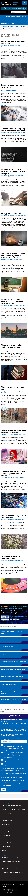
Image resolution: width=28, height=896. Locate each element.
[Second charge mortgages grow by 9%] (14, 113)
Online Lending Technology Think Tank (11, 868)
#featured (3, 46)
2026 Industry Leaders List (8, 892)
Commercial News (6, 839)
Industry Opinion (6, 846)
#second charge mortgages (10, 90)
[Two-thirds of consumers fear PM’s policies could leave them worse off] (14, 330)
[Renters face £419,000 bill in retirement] (14, 70)
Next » (22, 599)
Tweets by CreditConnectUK (7, 796)
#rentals (7, 46)
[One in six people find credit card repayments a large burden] (14, 500)
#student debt (22, 348)
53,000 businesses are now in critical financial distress (14, 661)
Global (13, 23)
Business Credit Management (9, 828)
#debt (8, 478)
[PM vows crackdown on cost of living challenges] (14, 456)
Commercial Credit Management (8, 19)
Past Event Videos (16, 890)
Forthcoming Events (7, 890)
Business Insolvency (5, 23)
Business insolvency (6, 831)
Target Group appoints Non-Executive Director (12, 676)
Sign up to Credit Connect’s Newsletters (11, 805)
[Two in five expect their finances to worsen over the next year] (14, 198)
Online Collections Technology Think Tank (12, 865)
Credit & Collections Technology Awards (11, 857)
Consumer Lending (20, 16)
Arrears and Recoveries (14, 45)
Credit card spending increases (8, 684)
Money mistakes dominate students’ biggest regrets (12, 346)
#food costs (22, 132)
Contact (23, 890)
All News (4, 850)
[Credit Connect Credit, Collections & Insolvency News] (10, 1)
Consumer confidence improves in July (10, 557)
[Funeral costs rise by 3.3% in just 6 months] (14, 541)
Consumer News (6, 835)
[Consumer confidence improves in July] (14, 585)
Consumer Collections (10, 16)
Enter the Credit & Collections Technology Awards (13, 809)
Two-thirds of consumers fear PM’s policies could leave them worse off (13, 301)
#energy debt (23, 215)
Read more (3, 61)
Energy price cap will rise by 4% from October (12, 654)
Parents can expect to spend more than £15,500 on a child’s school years (13, 256)
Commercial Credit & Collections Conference (12, 872)
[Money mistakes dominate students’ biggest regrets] (14, 372)
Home (2, 26)
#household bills (7, 176)
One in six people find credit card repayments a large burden (13, 473)
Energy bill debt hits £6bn (12, 213)
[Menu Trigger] (24, 3)
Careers (15, 889)
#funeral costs (21, 519)
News (2, 16)
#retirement (12, 46)
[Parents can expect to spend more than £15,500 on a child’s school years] (14, 284)
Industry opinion (9, 889)
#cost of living (22, 305)
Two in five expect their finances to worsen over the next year (13, 171)
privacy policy (22, 773)
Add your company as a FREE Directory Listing (13, 813)
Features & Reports (6, 842)
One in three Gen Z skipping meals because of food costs (13, 130)
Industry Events (5, 876)
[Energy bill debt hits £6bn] (14, 238)
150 (17, 599)
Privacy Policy (16, 884)
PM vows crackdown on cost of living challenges (13, 432)
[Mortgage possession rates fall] (14, 415)
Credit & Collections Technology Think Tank (12, 861)
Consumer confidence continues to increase (11, 639)
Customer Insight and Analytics (11, 36)
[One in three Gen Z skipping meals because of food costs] (14, 154)
